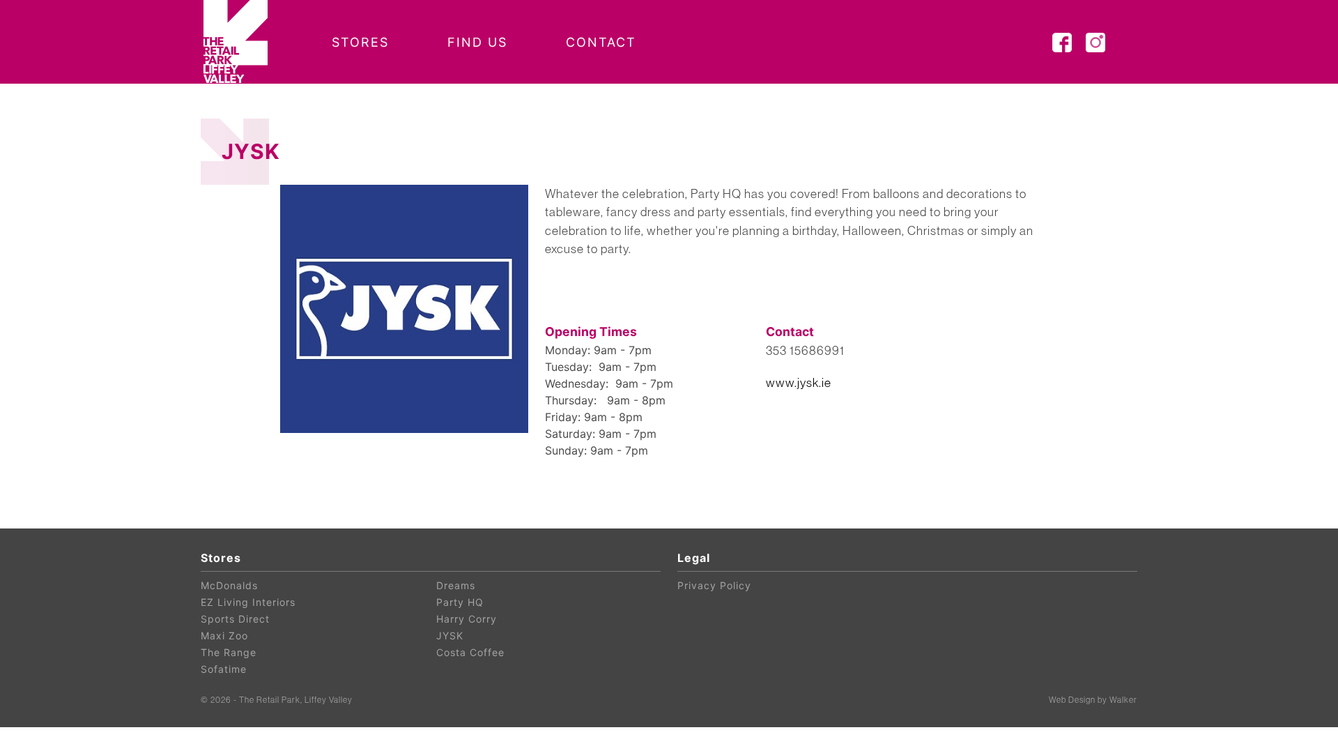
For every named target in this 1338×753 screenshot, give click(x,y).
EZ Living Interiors (248, 602)
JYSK (449, 635)
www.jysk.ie (798, 382)
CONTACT (601, 42)
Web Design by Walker (1093, 699)
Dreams (455, 585)
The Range (228, 652)
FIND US (477, 42)
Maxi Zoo (224, 635)
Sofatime (224, 669)
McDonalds (229, 585)
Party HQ (460, 602)
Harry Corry (466, 619)
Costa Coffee (470, 652)
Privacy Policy (714, 585)
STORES (360, 42)
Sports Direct (235, 619)
